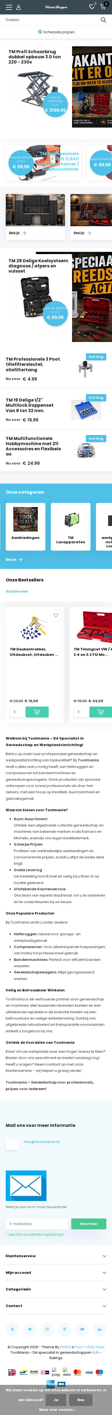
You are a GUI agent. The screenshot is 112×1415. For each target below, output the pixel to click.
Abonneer (89, 1223)
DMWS (65, 1347)
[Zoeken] (103, 20)
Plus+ (79, 1347)
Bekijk (11, 559)
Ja (56, 1400)
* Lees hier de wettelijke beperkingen (35, 1234)
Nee (80, 1400)
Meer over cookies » (57, 1409)
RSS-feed (96, 1347)
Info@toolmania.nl (41, 1141)
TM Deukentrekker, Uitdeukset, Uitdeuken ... (34, 652)
